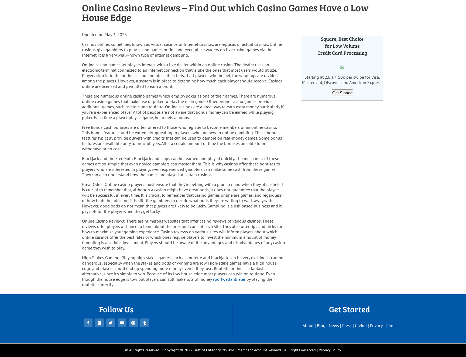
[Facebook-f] (88, 322)
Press (347, 325)
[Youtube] (122, 322)
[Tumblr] (144, 322)
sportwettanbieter (229, 279)
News (334, 325)
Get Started (342, 93)
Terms (391, 325)
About (308, 325)
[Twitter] (110, 322)
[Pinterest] (133, 322)
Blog (321, 325)
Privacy (376, 325)
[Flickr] (99, 322)
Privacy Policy (330, 350)
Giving (361, 325)
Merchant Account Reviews (259, 350)
